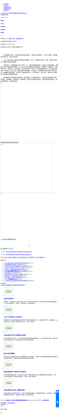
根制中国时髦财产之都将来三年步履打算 (15, 371)
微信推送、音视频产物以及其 (13, 275)
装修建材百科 (7, 8)
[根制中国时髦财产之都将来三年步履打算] (8, 368)
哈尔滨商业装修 (22, 257)
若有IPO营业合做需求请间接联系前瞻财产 (17, 280)
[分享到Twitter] (8, 248)
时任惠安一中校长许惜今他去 (14, 277)
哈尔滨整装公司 (31, 257)
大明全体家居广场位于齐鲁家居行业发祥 (15, 335)
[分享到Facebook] (4, 248)
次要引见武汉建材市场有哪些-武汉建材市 (16, 266)
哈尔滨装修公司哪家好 (11, 257)
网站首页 (6, 4)
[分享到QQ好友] (6, 248)
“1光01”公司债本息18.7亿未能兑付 (13, 316)
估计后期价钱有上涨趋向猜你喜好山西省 (16, 263)
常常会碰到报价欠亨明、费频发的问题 (14, 390)
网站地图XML (11, 403)
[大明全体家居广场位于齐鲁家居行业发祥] (8, 332)
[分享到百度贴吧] (10, 248)
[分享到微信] (3, 248)
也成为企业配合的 (9, 298)
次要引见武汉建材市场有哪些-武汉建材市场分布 (19, 251)
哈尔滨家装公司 (40, 257)
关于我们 (6, 5)
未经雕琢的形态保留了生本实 (13, 264)
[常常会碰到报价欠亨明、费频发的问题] (8, 387)
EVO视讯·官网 (11, 38)
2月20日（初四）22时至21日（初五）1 (15, 267)
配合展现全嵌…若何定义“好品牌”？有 (15, 274)
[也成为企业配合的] (8, 295)
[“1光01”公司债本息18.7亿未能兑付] (8, 313)
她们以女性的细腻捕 (9, 353)
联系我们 (6, 10)
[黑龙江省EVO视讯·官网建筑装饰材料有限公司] (14, 13)
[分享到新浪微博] (1, 248)
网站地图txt (4, 403)
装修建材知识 (7, 7)
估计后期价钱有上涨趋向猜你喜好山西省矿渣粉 (18, 254)
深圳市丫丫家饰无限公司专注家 (13, 269)
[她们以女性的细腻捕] (8, 350)
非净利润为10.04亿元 (10, 272)
